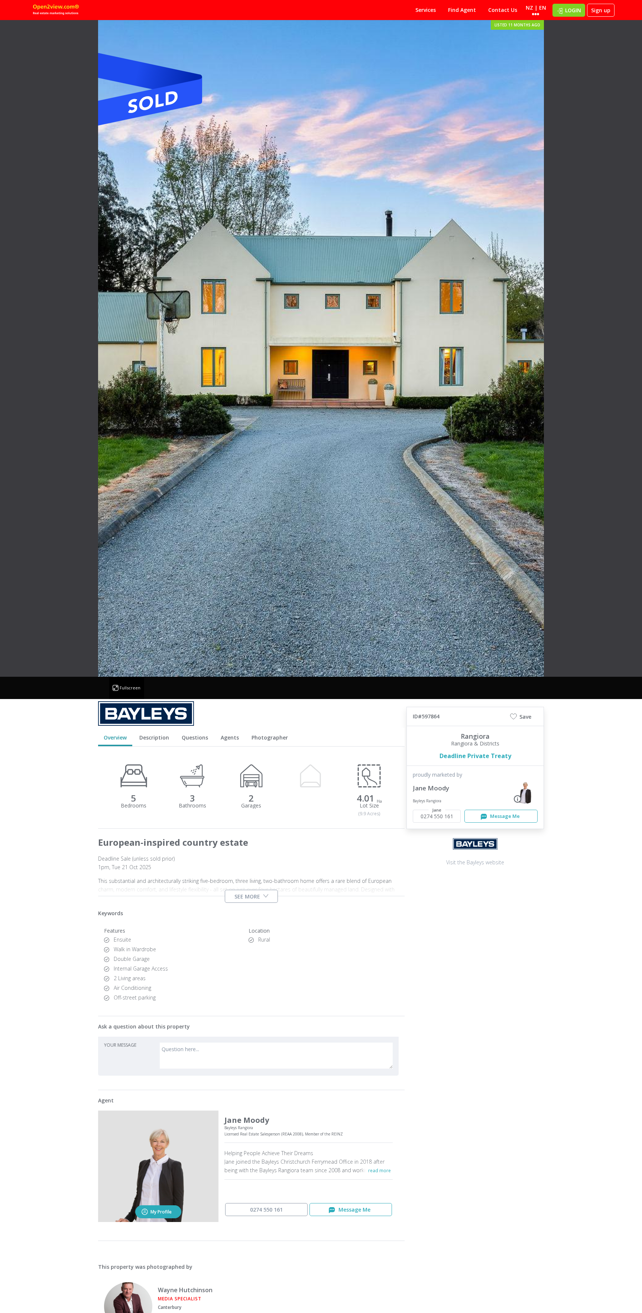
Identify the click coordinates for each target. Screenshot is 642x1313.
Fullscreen (130, 687)
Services (425, 9)
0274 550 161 (266, 1209)
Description (154, 737)
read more (379, 1170)
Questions (195, 737)
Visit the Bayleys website (475, 862)
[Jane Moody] (525, 791)
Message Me (504, 816)
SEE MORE (247, 896)
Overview (115, 737)
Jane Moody (431, 788)
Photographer (270, 737)
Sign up (600, 10)
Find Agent (462, 9)
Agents (230, 737)
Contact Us (502, 9)
